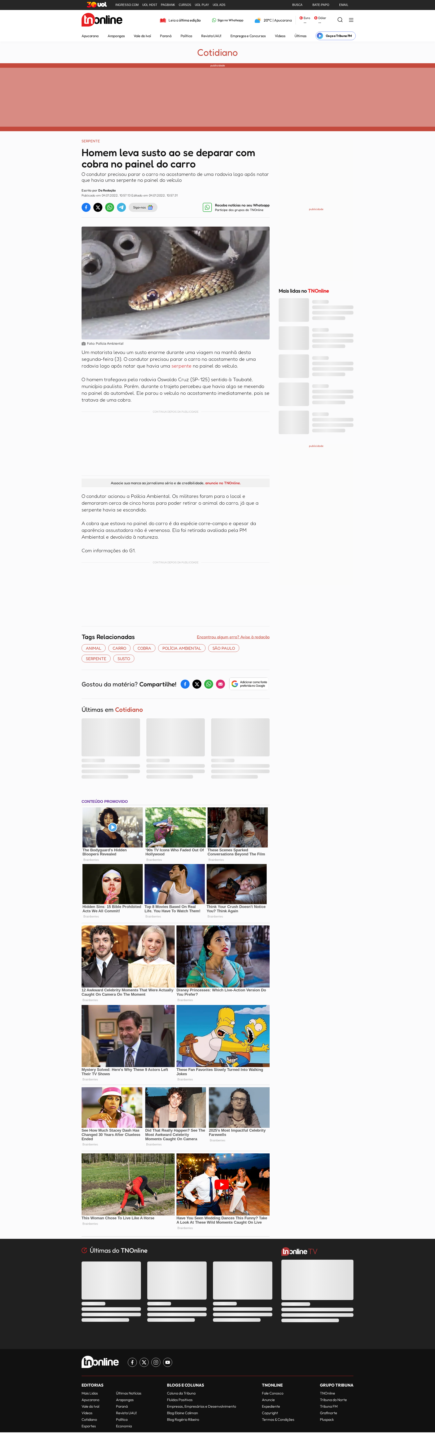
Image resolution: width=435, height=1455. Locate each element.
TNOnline (327, 1393)
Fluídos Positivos (180, 1399)
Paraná (165, 36)
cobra (144, 648)
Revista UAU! (211, 36)
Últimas (301, 36)
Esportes (89, 1426)
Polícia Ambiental (181, 648)
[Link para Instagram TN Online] (155, 1362)
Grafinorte (328, 1413)
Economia (124, 1426)
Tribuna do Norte (333, 1399)
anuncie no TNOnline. (223, 483)
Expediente (271, 1406)
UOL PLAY (202, 5)
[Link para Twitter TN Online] (144, 1362)
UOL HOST (149, 5)
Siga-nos (139, 207)
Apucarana (90, 36)
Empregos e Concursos (248, 36)
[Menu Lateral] (351, 20)
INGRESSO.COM (127, 5)
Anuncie (268, 1399)
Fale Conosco (272, 1393)
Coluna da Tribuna (181, 1393)
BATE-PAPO (320, 5)
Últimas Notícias (128, 1393)
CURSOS (185, 5)
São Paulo (224, 648)
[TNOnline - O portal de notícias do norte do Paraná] (102, 20)
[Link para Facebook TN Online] (132, 1362)
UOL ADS (219, 5)
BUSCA (297, 5)
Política (186, 36)
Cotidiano (217, 52)
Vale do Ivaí (142, 36)
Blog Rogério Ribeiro (183, 1419)
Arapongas (116, 36)
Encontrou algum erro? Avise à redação (233, 636)
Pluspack (327, 1419)
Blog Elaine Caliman (182, 1413)
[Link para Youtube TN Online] (167, 1362)
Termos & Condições (278, 1419)
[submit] (340, 20)
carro (119, 648)
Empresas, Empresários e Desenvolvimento (201, 1406)
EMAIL (343, 5)
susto (124, 658)
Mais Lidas (90, 1393)
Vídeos (280, 36)
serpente (182, 366)
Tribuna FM (329, 1406)
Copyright (270, 1413)
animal (93, 648)
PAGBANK (168, 5)
